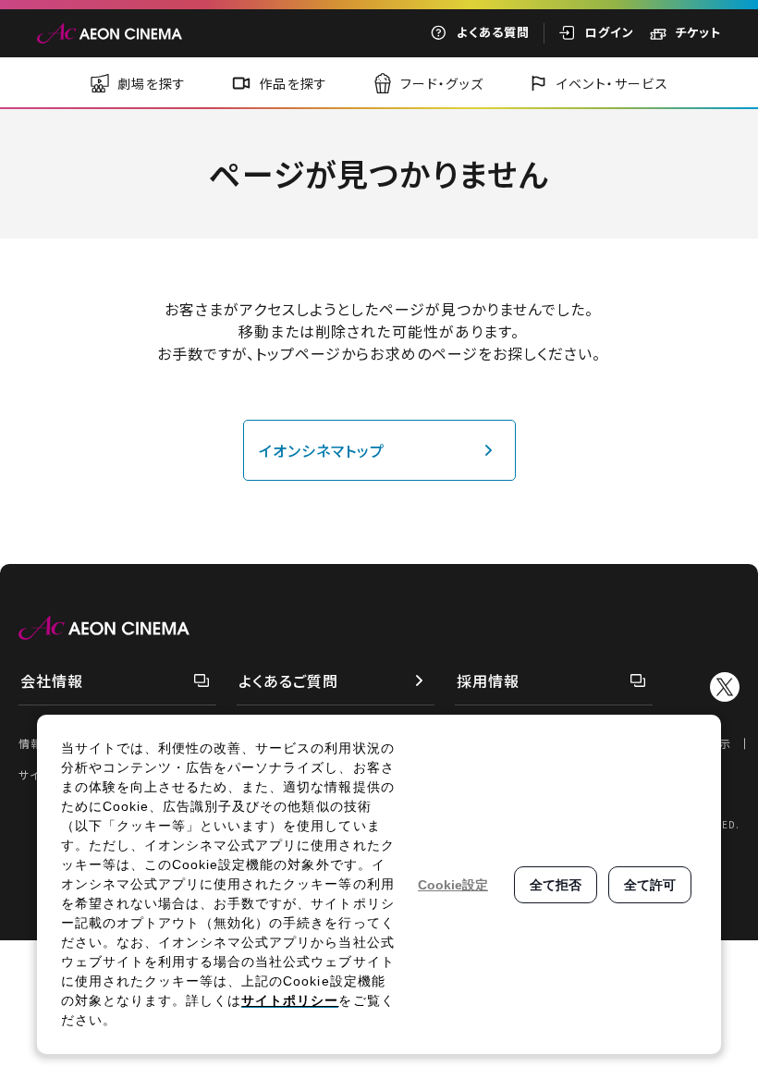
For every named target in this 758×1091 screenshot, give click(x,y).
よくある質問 (493, 32)
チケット (698, 32)
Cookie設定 (453, 884)
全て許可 (650, 884)
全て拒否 (555, 884)
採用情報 (488, 680)
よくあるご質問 (288, 680)
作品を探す (293, 83)
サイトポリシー (289, 1000)
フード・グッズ (442, 83)
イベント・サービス (612, 83)
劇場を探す (152, 83)
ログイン (609, 32)
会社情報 (51, 680)
